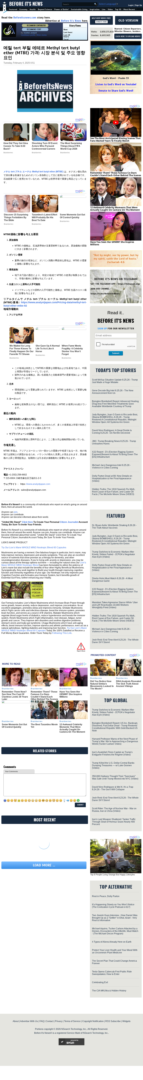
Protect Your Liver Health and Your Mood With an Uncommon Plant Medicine (114, 951)
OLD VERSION (128, 20)
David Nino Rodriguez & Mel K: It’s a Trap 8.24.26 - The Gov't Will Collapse (112, 788)
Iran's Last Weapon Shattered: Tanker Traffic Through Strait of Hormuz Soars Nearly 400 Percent (114, 821)
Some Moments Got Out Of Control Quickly (72, 216)
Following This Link (62, 633)
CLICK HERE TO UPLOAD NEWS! (127, 36)
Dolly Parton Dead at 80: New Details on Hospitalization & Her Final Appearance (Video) (112, 478)
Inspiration (95, 9)
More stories (42, 35)
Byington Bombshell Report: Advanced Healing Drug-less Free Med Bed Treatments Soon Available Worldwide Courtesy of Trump (115, 403)
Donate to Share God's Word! (115, 90)
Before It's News (26, 3)
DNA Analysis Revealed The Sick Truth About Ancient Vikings (128, 683)
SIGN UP (102, 328)
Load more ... (44, 865)
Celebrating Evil (100, 982)
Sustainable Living (79, 9)
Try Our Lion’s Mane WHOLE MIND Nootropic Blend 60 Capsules (33, 547)
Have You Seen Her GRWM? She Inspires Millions (70, 694)
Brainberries (8, 224)
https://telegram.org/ (129, 284)
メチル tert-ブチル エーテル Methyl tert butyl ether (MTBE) (33, 171)
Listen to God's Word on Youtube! (115, 84)
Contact (49, 1021)
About (16, 1021)
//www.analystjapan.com (38, 484)
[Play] (116, 58)
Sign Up (138, 5)
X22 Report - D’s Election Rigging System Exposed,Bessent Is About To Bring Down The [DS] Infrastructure (115, 454)
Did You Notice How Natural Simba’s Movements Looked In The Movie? (102, 685)
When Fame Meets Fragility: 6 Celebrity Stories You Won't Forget (72, 350)
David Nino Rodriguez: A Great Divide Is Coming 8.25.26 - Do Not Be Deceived (112, 431)
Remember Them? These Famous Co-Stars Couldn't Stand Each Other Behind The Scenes (44, 695)
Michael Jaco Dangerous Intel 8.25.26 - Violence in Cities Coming (111, 466)
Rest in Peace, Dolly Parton (105, 896)
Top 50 (118, 9)
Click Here (27, 522)
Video (110, 9)
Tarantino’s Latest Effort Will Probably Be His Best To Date (44, 217)
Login (130, 5)
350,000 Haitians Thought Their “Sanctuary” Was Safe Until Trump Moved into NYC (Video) (115, 777)
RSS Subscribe (113, 1021)
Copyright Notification (93, 1021)
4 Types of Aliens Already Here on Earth (111, 942)
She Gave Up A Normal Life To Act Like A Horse (48, 349)
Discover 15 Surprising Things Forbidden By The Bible (16, 217)
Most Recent (129, 9)
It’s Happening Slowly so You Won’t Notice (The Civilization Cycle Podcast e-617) (113, 905)
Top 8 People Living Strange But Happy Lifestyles (112, 874)
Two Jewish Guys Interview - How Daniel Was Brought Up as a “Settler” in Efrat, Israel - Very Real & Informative (114, 917)
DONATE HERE (101, 22)
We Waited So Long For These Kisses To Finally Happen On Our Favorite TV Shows (21, 350)
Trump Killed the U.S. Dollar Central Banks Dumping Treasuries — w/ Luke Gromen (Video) (113, 765)
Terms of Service (72, 1021)
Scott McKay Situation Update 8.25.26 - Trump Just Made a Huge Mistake (115, 381)
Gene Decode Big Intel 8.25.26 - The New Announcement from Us (112, 391)
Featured (13, 9)
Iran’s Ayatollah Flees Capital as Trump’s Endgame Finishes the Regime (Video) (112, 753)
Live (103, 9)
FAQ (42, 1021)
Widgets (126, 1021)
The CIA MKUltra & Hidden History (109, 990)
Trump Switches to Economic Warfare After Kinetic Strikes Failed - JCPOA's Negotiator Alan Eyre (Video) (113, 554)
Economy (23, 9)
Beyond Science (45, 9)
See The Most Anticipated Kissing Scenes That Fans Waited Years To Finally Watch (115, 139)
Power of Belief (61, 9)
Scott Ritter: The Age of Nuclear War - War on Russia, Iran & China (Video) (114, 809)
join (15, 512)
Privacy (58, 1021)
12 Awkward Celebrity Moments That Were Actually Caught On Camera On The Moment (72, 728)
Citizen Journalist (69, 522)
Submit (115, 353)
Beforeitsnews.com (24, 17)
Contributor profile (28, 35)
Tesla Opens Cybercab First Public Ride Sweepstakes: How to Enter (112, 972)
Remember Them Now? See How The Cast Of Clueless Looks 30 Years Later (15, 695)
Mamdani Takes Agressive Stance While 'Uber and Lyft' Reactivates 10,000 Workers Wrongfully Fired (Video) (115, 605)
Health (33, 9)
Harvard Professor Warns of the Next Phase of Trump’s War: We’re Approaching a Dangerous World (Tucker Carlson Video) (115, 741)
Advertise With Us (29, 1021)
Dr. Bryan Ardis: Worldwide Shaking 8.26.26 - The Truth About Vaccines (114, 526)
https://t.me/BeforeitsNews (105, 293)
